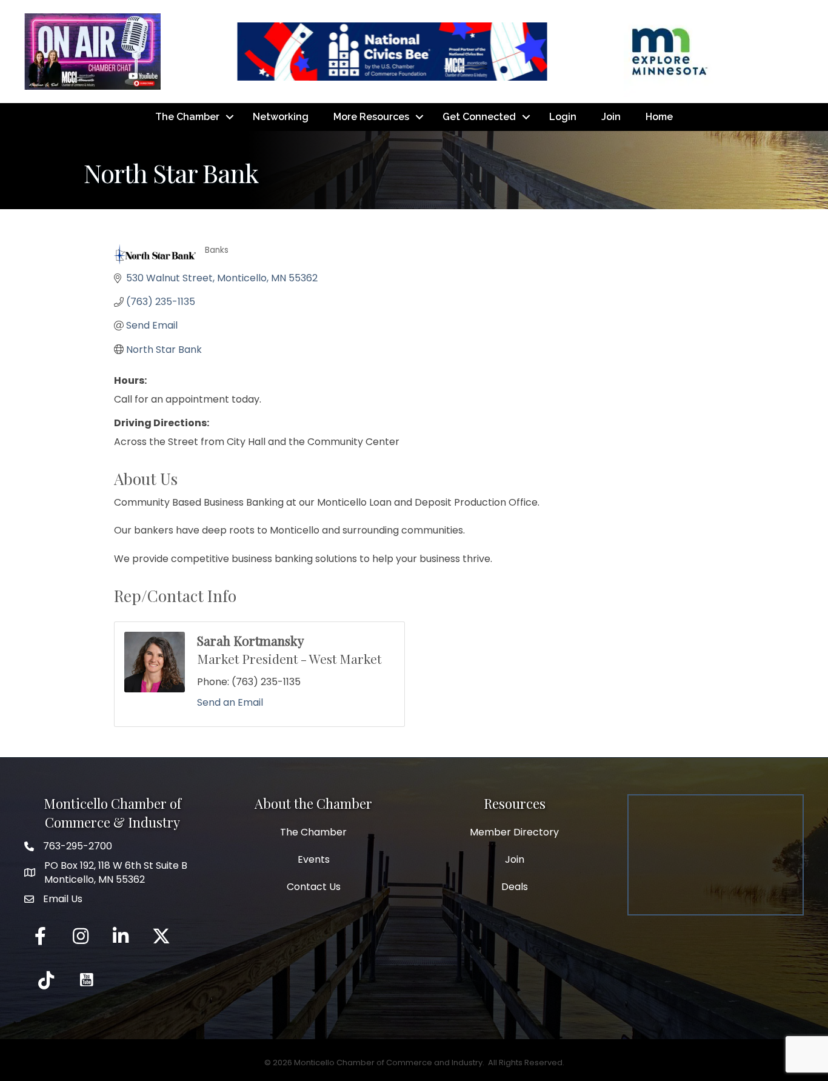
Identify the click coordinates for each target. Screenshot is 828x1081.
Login (562, 116)
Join (611, 116)
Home (659, 116)
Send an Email (230, 702)
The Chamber (187, 116)
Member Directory (514, 832)
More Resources (371, 116)
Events (314, 859)
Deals (514, 887)
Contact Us (314, 887)
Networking (281, 116)
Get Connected (479, 116)
